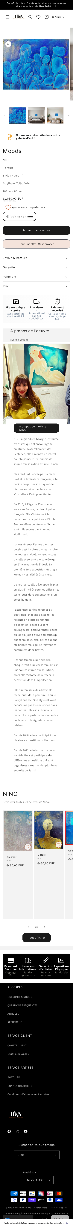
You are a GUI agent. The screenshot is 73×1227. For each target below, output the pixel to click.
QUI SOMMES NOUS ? (19, 997)
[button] (7, 17)
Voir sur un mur (22, 216)
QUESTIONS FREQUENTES (22, 1005)
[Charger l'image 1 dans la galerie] (17, 115)
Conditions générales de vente (23, 1213)
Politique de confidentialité (55, 1213)
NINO (6, 160)
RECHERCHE (14, 1022)
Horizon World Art (22, 1207)
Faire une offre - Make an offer (38, 245)
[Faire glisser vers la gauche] (4, 116)
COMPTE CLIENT (17, 1045)
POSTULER (13, 1077)
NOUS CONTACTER (18, 1054)
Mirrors (41, 854)
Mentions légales (59, 1207)
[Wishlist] (38, 17)
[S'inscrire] (55, 1155)
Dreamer (11, 857)
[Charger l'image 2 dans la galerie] (36, 115)
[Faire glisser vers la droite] (69, 116)
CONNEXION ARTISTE (19, 1086)
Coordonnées (40, 1207)
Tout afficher (36, 937)
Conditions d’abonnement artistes (28, 1094)
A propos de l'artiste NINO (32, 428)
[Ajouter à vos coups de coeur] (27, 846)
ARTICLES (13, 1013)
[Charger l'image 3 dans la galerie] (55, 115)
